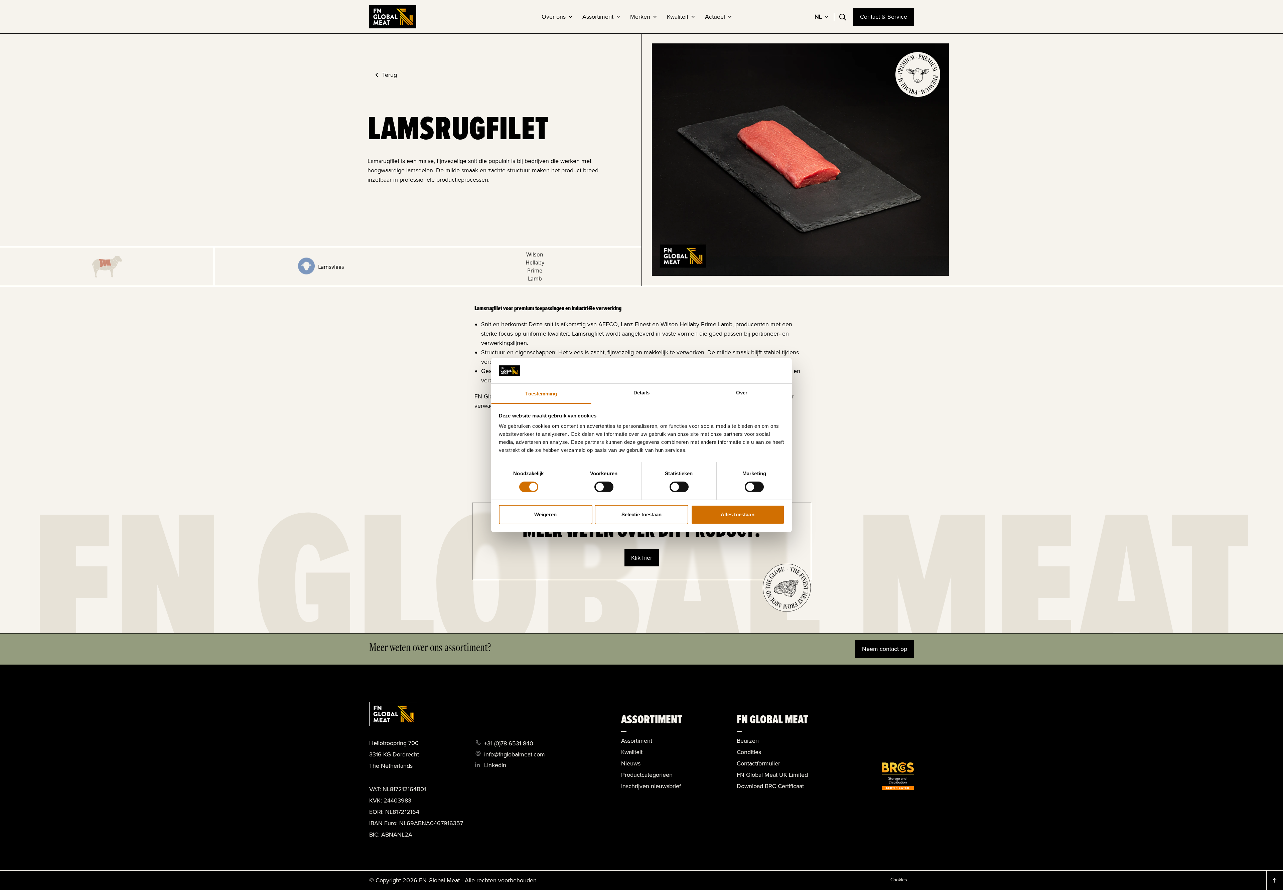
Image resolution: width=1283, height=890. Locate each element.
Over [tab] (741, 392)
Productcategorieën (647, 774)
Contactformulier (758, 763)
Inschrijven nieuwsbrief (651, 786)
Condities (749, 752)
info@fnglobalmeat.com (514, 754)
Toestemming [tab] (541, 393)
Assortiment (597, 16)
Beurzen (748, 740)
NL (818, 16)
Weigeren (545, 514)
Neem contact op (884, 649)
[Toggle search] (843, 17)
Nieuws (630, 763)
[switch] (603, 487)
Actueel (715, 16)
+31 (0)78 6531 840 (508, 743)
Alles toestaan (737, 514)
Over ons (554, 16)
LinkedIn (495, 765)
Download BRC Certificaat (770, 786)
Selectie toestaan (641, 514)
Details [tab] (641, 392)
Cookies (898, 879)
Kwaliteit (632, 752)
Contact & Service (883, 16)
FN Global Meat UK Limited (772, 774)
